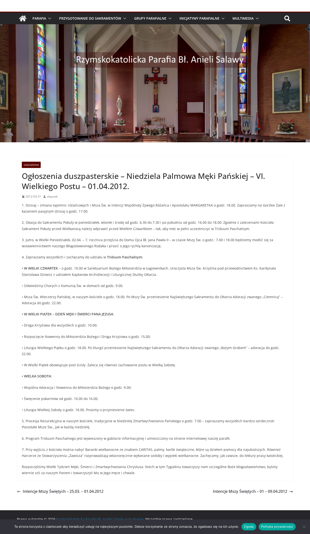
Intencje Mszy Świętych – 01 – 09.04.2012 (250, 491)
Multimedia (243, 18)
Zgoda (249, 526)
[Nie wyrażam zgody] (304, 526)
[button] (48, 18)
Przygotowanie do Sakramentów (90, 18)
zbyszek (52, 196)
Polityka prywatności (277, 526)
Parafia (39, 18)
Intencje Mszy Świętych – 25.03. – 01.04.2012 (63, 491)
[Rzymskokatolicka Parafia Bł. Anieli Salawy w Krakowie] (23, 18)
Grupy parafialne (150, 18)
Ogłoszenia (31, 165)
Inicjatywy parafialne (199, 18)
